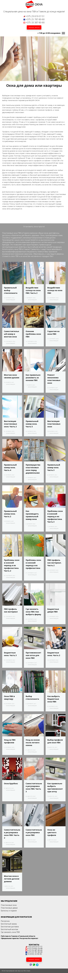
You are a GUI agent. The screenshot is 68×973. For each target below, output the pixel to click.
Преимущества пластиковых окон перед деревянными (33, 469)
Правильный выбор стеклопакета (10, 290)
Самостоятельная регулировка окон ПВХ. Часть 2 (12, 834)
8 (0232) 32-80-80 (35, 954)
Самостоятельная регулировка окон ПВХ (34, 832)
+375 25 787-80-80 (35, 19)
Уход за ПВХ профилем (9, 741)
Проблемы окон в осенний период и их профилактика (33, 564)
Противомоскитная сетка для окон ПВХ (33, 655)
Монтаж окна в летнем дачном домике (11, 879)
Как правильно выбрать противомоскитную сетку (55, 787)
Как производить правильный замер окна (32, 515)
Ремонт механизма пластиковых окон (53, 379)
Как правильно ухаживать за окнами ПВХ (33, 377)
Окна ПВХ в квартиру (9, 697)
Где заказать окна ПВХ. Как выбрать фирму (33, 612)
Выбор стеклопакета (32, 697)
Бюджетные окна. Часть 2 (53, 654)
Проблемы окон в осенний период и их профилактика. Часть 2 (11, 565)
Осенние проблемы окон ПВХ (33, 334)
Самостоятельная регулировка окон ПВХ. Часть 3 (34, 787)
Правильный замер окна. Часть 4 (10, 467)
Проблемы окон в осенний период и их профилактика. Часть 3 (55, 516)
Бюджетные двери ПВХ (53, 610)
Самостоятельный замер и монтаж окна (11, 334)
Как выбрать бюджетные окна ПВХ (53, 699)
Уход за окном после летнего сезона (33, 742)
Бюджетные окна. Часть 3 (10, 654)
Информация (10, 299)
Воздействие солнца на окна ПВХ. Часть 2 (33, 290)
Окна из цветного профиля (51, 832)
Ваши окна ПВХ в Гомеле (24, 970)
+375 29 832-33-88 (35, 948)
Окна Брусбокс (11, 783)
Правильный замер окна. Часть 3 (53, 467)
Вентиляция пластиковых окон (53, 424)
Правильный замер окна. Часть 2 (10, 514)
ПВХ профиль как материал (11, 610)
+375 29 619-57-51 (35, 16)
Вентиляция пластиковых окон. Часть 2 (10, 424)
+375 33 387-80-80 (35, 22)
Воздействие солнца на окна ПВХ (54, 290)
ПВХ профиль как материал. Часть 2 (54, 563)
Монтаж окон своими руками (11, 376)
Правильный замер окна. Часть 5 (32, 424)
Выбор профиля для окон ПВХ (55, 741)
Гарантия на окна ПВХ (53, 332)
